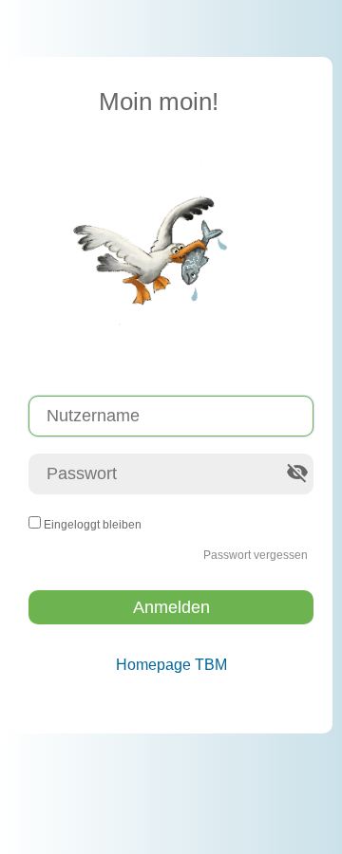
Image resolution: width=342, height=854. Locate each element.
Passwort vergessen (255, 555)
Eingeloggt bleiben (93, 524)
